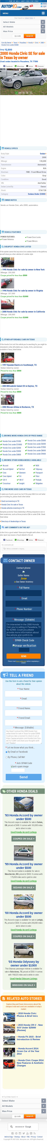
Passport (39, 473)
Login (44, 6)
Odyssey (39, 469)
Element (22, 473)
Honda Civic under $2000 (12, 448)
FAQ (28, 1137)
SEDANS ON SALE (22, 887)
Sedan (42, 154)
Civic (4, 473)
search (29, 36)
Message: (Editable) (23, 619)
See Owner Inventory (24, 582)
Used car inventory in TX (10, 501)
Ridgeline (39, 483)
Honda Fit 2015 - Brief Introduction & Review (29, 1038)
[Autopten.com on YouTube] (27, 1133)
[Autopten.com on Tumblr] (31, 1133)
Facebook (9, 66)
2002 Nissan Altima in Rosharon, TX (18, 407)
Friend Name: (24, 708)
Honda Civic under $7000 (37, 447)
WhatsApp (20, 66)
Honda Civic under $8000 (37, 450)
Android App (8, 1137)
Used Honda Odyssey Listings (23, 978)
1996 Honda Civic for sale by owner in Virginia (22, 290)
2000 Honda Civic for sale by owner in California (23, 311)
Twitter (30, 66)
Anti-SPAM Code (23, 763)
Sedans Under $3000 (36, 194)
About (23, 1137)
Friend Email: (23, 718)
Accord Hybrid (8, 469)
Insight (21, 483)
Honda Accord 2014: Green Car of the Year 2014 (28, 1051)
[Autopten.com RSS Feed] (35, 1133)
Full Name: (23, 587)
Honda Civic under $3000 (12, 451)
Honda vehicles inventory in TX (12, 508)
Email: (24, 598)
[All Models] (23, 26)
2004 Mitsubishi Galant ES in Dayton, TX (19, 386)
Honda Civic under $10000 (12, 444)
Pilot (37, 476)
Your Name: (23, 689)
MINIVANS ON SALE (22, 985)
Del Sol (22, 469)
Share (45, 4)
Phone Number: (23, 609)
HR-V (21, 480)
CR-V (5, 480)
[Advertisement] (23, 120)
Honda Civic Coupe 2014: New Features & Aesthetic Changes (30, 1063)
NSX (37, 465)
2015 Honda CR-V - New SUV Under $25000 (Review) (30, 1028)
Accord (5, 465)
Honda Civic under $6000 (37, 444)
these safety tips (21, 661)
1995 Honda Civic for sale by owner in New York (23, 269)
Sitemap (17, 1137)
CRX (21, 465)
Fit (20, 476)
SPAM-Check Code (23, 640)
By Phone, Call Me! (16, 757)
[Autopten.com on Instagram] (20, 1133)
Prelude (38, 480)
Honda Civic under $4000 (12, 455)
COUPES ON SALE (23, 839)
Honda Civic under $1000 (12, 441)
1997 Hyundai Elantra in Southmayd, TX (19, 365)
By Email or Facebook (17, 751)
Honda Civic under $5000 (37, 441)
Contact (40, 1137)
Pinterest (40, 66)
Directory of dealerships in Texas (13, 521)
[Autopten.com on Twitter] (23, 1133)
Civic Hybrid (7, 476)
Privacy (33, 1137)
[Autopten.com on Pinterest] (16, 1133)
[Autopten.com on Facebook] (12, 1133)
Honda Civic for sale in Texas (12, 504)
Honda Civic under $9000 (37, 454)
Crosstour (6, 483)
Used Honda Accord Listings (24, 832)
